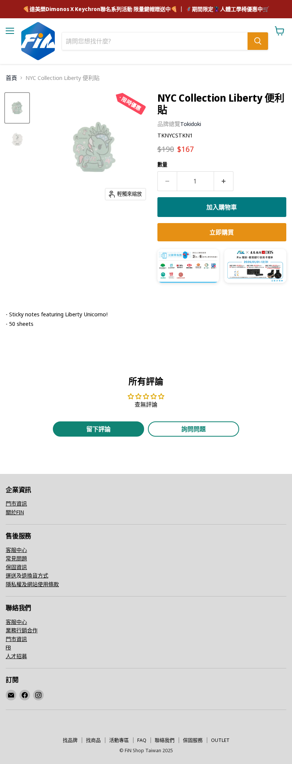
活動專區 (119, 740)
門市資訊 (16, 503)
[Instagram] (38, 695)
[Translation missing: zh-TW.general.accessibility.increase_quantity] (223, 181)
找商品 (93, 740)
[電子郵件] (11, 695)
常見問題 (16, 558)
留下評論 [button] (98, 429)
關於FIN (15, 512)
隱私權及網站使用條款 (32, 584)
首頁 (11, 78)
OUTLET (220, 740)
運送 (11, 575)
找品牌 (70, 740)
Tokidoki (190, 124)
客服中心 (16, 549)
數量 (162, 164)
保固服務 (193, 740)
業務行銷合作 (22, 630)
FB (8, 647)
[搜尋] (258, 41)
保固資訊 (16, 567)
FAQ (141, 740)
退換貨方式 (35, 575)
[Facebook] (24, 695)
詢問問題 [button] (193, 429)
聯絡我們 (165, 740)
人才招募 (16, 656)
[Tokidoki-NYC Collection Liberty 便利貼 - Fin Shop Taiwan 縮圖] (17, 108)
